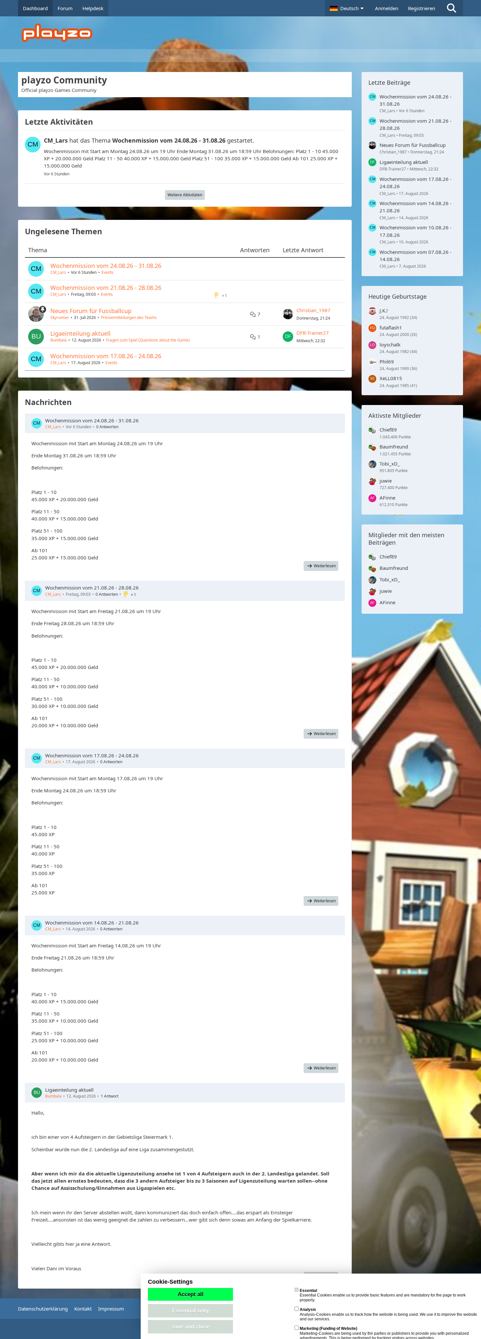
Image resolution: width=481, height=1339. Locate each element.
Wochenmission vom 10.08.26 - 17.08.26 (416, 231)
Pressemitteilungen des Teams (129, 317)
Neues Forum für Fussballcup (91, 311)
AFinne (387, 497)
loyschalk (390, 344)
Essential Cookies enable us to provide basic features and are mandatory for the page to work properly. (383, 1295)
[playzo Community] (245, 33)
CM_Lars (58, 272)
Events (107, 272)
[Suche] (451, 8)
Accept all (191, 1294)
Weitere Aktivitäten (185, 195)
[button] (347, 8)
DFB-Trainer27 (312, 332)
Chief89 (388, 429)
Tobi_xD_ (390, 463)
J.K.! (384, 310)
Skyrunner (59, 317)
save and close (190, 1327)
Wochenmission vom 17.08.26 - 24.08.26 (105, 356)
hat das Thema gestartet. (149, 140)
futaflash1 (391, 327)
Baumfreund (394, 446)
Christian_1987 (313, 310)
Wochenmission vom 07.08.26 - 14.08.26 (416, 255)
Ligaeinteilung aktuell (80, 333)
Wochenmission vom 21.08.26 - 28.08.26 (105, 287)
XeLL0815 (391, 378)
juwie (386, 480)
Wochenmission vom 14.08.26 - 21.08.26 (92, 922)
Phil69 (387, 361)
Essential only (190, 1310)
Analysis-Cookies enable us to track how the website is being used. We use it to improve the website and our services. (388, 1314)
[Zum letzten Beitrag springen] (288, 314)
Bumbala (58, 340)
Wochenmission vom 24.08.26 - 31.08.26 (105, 266)
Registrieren (421, 8)
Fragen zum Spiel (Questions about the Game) (148, 340)
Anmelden (386, 8)
